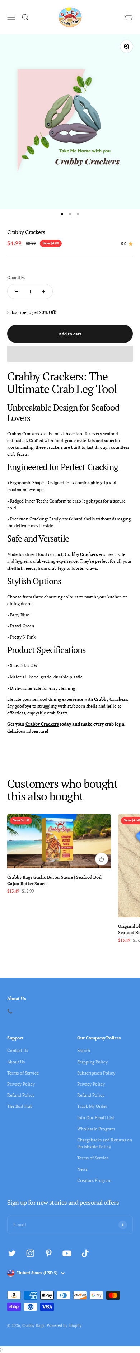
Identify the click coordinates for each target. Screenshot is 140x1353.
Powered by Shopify (64, 1325)
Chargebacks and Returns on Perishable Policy (104, 1143)
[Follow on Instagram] (30, 1253)
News (82, 1169)
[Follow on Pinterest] (48, 1253)
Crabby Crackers (81, 554)
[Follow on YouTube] (67, 1253)
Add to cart (70, 333)
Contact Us (17, 1050)
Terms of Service (23, 1073)
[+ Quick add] (101, 859)
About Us (16, 1062)
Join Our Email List (95, 1117)
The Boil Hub (20, 1106)
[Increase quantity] (43, 291)
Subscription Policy (96, 1073)
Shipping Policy (92, 1062)
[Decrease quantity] (16, 291)
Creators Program (94, 1180)
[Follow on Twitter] (12, 1253)
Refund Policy (20, 1095)
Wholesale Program (96, 1128)
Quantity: (16, 277)
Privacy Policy (21, 1084)
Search (83, 1050)
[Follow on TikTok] (85, 1253)
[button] (70, 354)
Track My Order (92, 1106)
